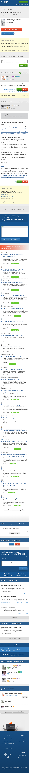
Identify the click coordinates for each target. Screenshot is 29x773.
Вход (26, 4)
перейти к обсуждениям (14, 638)
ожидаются (19, 209)
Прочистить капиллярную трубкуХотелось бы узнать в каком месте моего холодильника (15, 483)
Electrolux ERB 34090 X (7, 293)
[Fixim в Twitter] (8, 757)
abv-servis (10, 666)
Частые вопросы (22, 741)
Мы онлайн (22, 738)
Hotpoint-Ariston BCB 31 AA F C (9, 427)
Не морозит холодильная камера (13, 335)
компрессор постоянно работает (12, 469)
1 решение (15, 302)
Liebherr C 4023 (5, 267)
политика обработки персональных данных (14, 768)
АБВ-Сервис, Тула (13, 667)
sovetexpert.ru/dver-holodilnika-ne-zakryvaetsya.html (14, 128)
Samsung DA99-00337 (7, 344)
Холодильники (17, 8)
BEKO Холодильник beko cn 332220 (10, 377)
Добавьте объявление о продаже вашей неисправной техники (13, 649)
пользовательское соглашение (15, 767)
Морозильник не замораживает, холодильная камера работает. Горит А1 (15, 429)
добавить (23, 569)
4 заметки (14, 617)
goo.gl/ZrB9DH (4, 194)
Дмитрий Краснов (12, 672)
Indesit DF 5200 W (6, 333)
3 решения (15, 263)
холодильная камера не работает (13, 282)
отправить (23, 65)
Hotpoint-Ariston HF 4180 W (8, 354)
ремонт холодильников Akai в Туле (14, 712)
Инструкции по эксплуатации (8, 743)
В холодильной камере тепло (12, 379)
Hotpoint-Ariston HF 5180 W (8, 415)
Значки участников (22, 757)
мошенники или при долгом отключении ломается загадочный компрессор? (15, 455)
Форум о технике (8, 748)
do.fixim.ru (5, 655)
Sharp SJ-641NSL (5, 402)
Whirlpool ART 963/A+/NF (7, 306)
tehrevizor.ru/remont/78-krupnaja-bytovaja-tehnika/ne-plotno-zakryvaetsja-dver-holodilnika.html (14, 132)
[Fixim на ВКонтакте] (10, 754)
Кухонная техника (6, 8)
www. (2, 166)
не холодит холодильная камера (12, 369)
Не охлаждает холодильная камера (13, 295)
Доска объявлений (8, 745)
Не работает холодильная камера (13, 418)
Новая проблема (24, 1)
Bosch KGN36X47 (6, 280)
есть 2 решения (7, 33)
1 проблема (9, 9)
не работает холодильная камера (13, 356)
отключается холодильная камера (13, 308)
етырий (17, 46)
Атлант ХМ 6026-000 (6, 388)
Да (20, 89)
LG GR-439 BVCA (6, 367)
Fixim (5, 1)
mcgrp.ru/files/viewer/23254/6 (8, 196)
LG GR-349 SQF (5, 252)
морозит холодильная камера (12, 346)
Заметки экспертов (8, 741)
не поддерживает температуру (12, 405)
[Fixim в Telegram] (5, 754)
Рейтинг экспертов (22, 755)
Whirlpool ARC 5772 (7, 319)
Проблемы (20, 4)
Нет (25, 89)
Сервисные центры (8, 738)
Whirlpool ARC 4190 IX (7, 479)
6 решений (18, 449)
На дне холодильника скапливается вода (15, 441)
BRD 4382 (3, 9)
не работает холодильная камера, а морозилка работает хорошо (13, 269)
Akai (25, 8)
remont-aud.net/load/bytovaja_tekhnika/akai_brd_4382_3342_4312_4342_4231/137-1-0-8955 (14, 176)
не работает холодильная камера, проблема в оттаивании (13, 322)
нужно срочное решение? (13, 15)
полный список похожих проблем (14, 510)
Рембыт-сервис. (9, 706)
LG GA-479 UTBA (5, 495)
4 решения (18, 505)
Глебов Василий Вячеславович (13, 693)
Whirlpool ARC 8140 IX (7, 466)
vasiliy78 (8, 76)
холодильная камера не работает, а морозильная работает (13, 255)
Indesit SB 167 (5, 452)
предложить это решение (10, 239)
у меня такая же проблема (10, 29)
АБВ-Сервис (8, 701)
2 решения (15, 276)
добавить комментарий (9, 95)
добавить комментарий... (9, 50)
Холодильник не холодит (10, 498)
